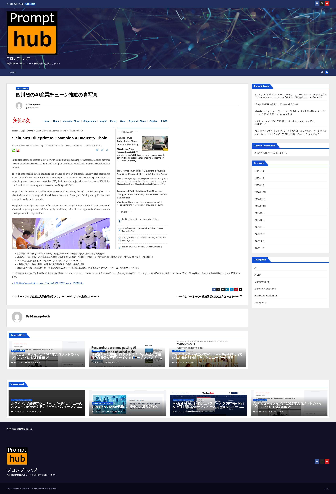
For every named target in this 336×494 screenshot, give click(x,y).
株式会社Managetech (22, 429)
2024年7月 (259, 227)
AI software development (266, 296)
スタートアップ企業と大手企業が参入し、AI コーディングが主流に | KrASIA (56, 296)
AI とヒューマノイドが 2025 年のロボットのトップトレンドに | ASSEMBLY (45, 355)
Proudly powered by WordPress (19, 488)
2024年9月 (259, 213)
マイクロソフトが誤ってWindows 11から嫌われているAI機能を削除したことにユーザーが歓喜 (207, 355)
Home (12, 72)
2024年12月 (260, 192)
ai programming (22, 88)
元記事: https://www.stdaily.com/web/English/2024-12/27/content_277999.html (48, 283)
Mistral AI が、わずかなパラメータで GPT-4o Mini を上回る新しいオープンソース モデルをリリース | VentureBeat (208, 407)
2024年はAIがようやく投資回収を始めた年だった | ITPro (208, 296)
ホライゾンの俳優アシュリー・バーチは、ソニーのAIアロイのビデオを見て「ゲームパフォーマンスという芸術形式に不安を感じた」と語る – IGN (46, 407)
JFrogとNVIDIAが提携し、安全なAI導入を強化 (276, 104)
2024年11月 (260, 199)
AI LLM (257, 275)
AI (255, 268)
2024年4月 (259, 248)
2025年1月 (259, 185)
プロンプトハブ (18, 58)
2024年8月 (259, 220)
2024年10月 (260, 206)
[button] (322, 72)
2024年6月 (259, 234)
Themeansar (51, 488)
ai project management (265, 289)
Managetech (34, 104)
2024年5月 (259, 241)
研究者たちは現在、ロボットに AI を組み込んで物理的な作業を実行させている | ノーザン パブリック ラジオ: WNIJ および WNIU (127, 357)
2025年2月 (259, 178)
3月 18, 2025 (19, 411)
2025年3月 (259, 171)
